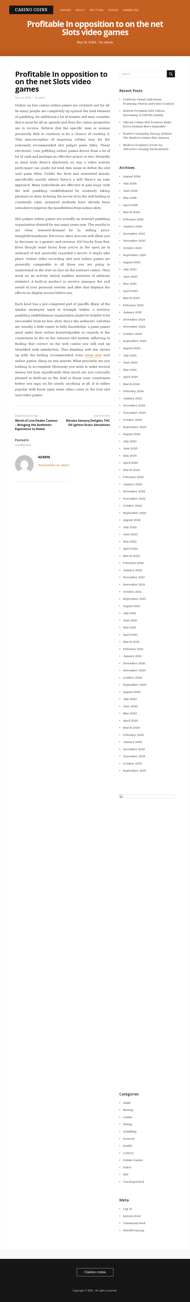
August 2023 (131, 434)
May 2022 (130, 541)
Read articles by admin (53, 465)
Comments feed (134, 1223)
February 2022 (133, 563)
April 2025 (130, 291)
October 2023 (132, 419)
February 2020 (133, 735)
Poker (113, 10)
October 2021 (132, 591)
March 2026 (131, 212)
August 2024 (131, 348)
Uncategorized (133, 1181)
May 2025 (130, 283)
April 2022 (130, 548)
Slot (125, 1174)
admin (108, 42)
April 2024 (130, 377)
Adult (81, 10)
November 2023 (134, 412)
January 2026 (132, 226)
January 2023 (132, 484)
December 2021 (134, 577)
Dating (127, 1124)
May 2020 (130, 713)
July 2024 (130, 355)
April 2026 (130, 205)
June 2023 (130, 448)
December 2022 (134, 491)
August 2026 (131, 176)
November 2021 (134, 584)
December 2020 (134, 663)
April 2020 (130, 720)
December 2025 (134, 233)
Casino (65, 10)
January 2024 (132, 398)
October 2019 (132, 763)
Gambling (131, 10)
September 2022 (134, 513)
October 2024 (132, 334)
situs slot (93, 355)
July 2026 (130, 183)
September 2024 (134, 341)
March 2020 (131, 727)
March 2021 (131, 641)
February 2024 (133, 391)
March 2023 (131, 470)
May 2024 (130, 369)
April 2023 (130, 462)
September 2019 (134, 770)
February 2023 (133, 477)
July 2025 (130, 269)
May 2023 (130, 455)
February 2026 (133, 219)
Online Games (133, 1160)
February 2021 (133, 649)
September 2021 (134, 599)
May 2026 (130, 197)
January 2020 (132, 742)
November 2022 (134, 498)
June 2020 (130, 706)
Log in (127, 1209)
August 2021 (131, 606)
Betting (97, 10)
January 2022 (132, 570)
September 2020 (134, 684)
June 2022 (130, 534)
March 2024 (131, 384)
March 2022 (131, 556)
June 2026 (130, 190)
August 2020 (132, 692)
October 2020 (132, 677)
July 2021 (129, 613)
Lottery (128, 1153)
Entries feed (131, 1216)
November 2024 (134, 326)
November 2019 (134, 756)
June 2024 (130, 362)
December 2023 (134, 405)
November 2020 (134, 670)
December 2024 (134, 319)
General (128, 1138)
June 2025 (130, 276)
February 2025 (133, 305)
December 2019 (134, 749)
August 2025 (131, 262)
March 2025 (131, 298)
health (127, 1146)
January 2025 (132, 312)
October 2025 (132, 248)
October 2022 (132, 505)
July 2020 (130, 699)
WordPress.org (133, 1230)
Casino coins (31, 10)
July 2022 (130, 527)
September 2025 (134, 255)
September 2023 (134, 427)
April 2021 (130, 634)
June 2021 (130, 620)
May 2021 (129, 627)
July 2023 (130, 441)
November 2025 (134, 240)
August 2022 (131, 520)
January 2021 (132, 656)
